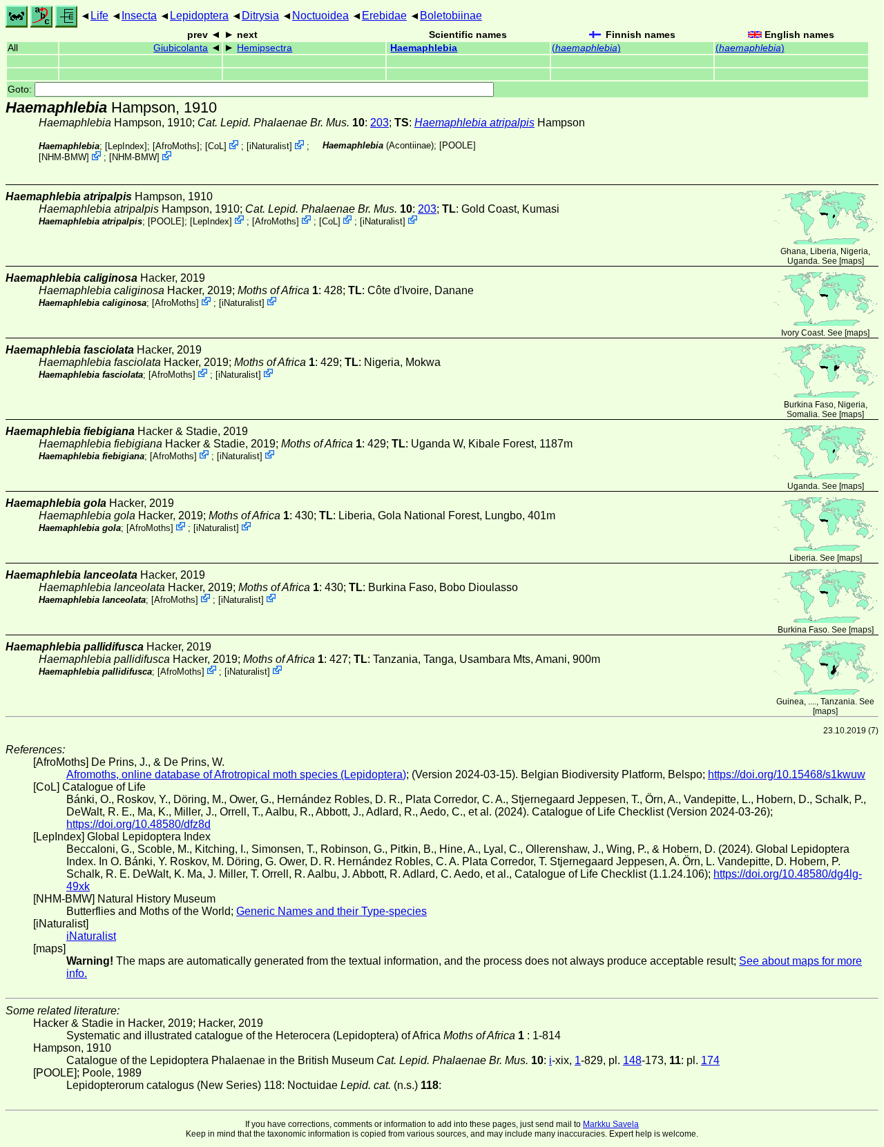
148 (632, 1060)
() (586, 48)
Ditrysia (260, 15)
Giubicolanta (180, 48)
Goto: (21, 89)
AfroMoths (176, 146)
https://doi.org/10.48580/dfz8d (138, 824)
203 (379, 122)
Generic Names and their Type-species (331, 911)
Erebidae (384, 15)
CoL (216, 146)
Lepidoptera (199, 15)
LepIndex (126, 146)
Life (99, 15)
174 (710, 1060)
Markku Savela (611, 1124)
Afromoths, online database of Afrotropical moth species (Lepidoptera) (236, 774)
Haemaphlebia (423, 48)
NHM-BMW (63, 157)
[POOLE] (457, 145)
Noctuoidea (320, 15)
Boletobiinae (451, 15)
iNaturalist (269, 146)
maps (851, 261)
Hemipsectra (264, 48)
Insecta (139, 15)
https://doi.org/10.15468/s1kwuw (786, 774)
